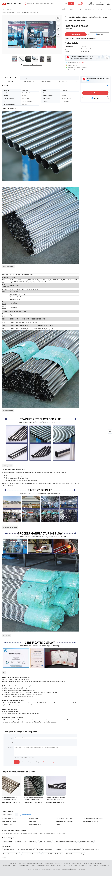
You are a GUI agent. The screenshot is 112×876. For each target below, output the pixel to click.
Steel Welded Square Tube (90, 849)
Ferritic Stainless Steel (45, 841)
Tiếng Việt (96, 865)
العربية (65, 865)
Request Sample (91, 38)
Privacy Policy (82, 869)
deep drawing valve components (65, 821)
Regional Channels (76, 863)
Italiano (47, 865)
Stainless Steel (34, 12)
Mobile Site (94, 863)
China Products (21, 863)
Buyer (71, 9)
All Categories (8, 9)
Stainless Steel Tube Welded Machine (53, 854)
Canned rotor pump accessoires (64, 818)
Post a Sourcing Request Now (52, 762)
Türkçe (90, 865)
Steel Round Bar (7, 841)
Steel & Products (25, 12)
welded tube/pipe (33, 818)
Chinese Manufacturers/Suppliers (35, 863)
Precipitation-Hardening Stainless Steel (65, 841)
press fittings (32, 821)
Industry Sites (67, 863)
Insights (100, 863)
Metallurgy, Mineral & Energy (13, 12)
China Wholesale (49, 863)
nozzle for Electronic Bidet (9, 821)
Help (80, 9)
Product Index (86, 863)
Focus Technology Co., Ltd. (44, 869)
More (3, 857)
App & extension (89, 9)
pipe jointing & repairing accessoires (92, 818)
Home (3, 12)
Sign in (108, 4)
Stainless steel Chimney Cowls (91, 821)
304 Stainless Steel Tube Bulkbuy (75, 854)
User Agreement (66, 869)
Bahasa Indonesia (104, 865)
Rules (109, 9)
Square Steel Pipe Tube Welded (31, 854)
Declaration (74, 869)
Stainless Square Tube (74, 849)
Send (16, 762)
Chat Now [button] (100, 34)
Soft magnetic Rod (7, 824)
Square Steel (32, 841)
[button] (73, 81)
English (15, 865)
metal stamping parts (35, 824)
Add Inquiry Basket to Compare (32, 65)
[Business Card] (107, 85)
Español (21, 865)
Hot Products (13, 863)
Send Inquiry (76, 34)
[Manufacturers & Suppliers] (11, 3)
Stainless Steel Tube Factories (26, 849)
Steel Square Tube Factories (44, 849)
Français (33, 865)
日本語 (75, 865)
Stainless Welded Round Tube (11, 854)
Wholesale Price (58, 863)
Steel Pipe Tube (60, 849)
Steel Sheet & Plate (20, 841)
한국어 (70, 865)
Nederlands (59, 865)
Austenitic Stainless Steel (86, 841)
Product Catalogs (26, 814)
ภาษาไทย (84, 865)
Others (58, 824)
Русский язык (40, 865)
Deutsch (53, 865)
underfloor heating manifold (9, 818)
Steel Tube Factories (8, 849)
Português (26, 865)
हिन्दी (79, 865)
